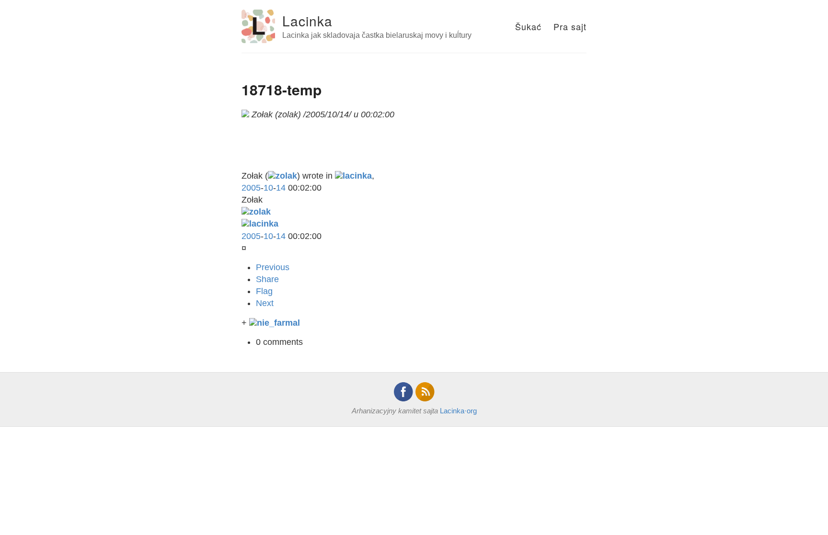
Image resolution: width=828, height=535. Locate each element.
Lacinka (307, 20)
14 (281, 188)
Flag (264, 291)
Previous (272, 267)
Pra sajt (569, 26)
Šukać (528, 26)
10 (268, 188)
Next (265, 303)
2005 (251, 188)
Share (267, 279)
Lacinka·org (458, 411)
